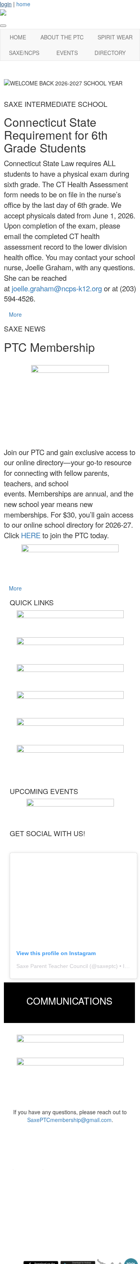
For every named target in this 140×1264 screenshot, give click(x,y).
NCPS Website (30, 1190)
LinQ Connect (28, 1213)
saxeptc (106, 966)
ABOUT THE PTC (62, 37)
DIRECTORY (110, 53)
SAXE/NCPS (24, 53)
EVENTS (67, 53)
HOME (18, 37)
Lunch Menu (26, 1201)
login (6, 4)
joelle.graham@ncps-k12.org (57, 288)
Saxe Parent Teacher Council (52, 966)
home (23, 4)
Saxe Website (29, 1178)
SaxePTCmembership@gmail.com (69, 1120)
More (15, 314)
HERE (30, 535)
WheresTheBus (30, 1225)
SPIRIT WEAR (115, 37)
